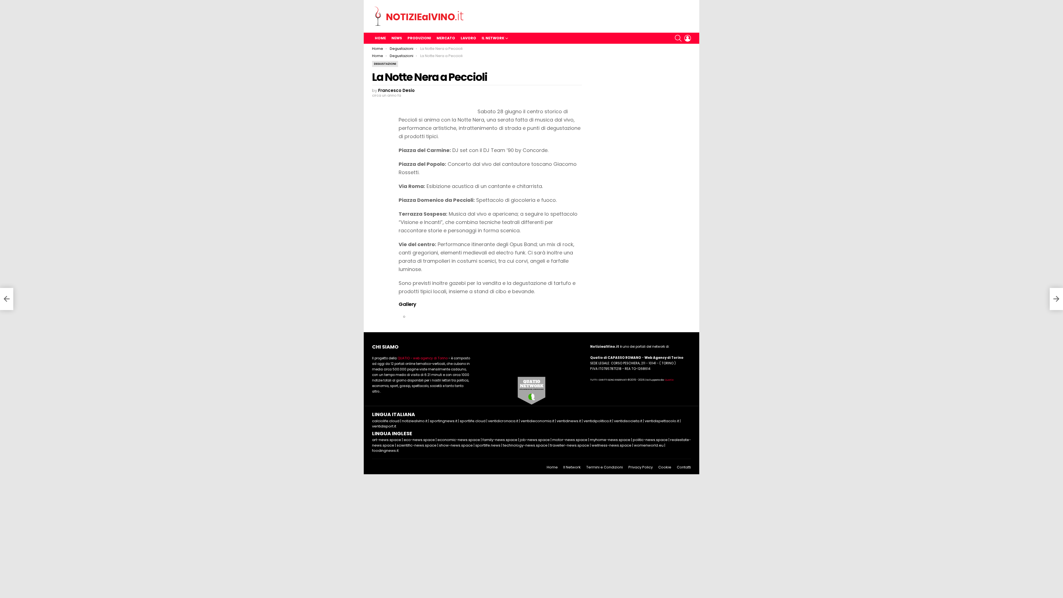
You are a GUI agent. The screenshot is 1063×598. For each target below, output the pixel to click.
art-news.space (386, 439)
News (396, 38)
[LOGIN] (687, 38)
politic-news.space (650, 439)
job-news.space (535, 439)
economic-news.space (458, 439)
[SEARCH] (678, 38)
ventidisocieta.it (628, 421)
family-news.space (500, 439)
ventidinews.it (569, 421)
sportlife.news (487, 445)
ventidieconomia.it (537, 421)
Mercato (446, 38)
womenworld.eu (649, 445)
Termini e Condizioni (604, 467)
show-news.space (456, 445)
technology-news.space (525, 445)
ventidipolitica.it (598, 421)
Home (380, 38)
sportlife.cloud (473, 421)
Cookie (664, 467)
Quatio (669, 380)
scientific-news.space (417, 445)
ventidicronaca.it (503, 421)
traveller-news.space (569, 445)
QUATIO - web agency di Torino (423, 358)
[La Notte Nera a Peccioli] (6, 299)
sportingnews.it (443, 421)
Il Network (493, 38)
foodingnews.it (385, 450)
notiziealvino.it (414, 421)
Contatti (684, 467)
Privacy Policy (640, 467)
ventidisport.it (384, 426)
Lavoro (468, 38)
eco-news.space (419, 439)
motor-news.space (569, 439)
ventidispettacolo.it (662, 421)
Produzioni (419, 38)
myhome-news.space (610, 439)
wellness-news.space (611, 445)
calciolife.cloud (385, 421)
